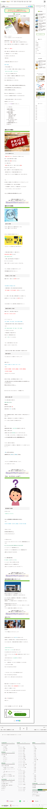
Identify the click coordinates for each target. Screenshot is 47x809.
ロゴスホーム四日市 (22, 789)
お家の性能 (37, 42)
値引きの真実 (10, 112)
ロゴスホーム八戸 (22, 770)
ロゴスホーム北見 (22, 751)
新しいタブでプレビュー (8, 660)
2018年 (36, 117)
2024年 (36, 108)
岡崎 (35, 776)
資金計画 (37, 48)
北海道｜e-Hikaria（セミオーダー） (9, 770)
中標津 (36, 748)
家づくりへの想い (5, 745)
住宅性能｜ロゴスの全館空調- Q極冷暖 (8, 777)
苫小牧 (36, 758)
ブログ (3, 790)
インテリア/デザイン (38, 47)
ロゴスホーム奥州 (22, 773)
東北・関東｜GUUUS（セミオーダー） (9, 772)
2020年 (36, 114)
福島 (35, 768)
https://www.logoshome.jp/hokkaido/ (11, 666)
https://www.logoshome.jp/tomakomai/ (11, 674)
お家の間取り (37, 44)
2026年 (36, 105)
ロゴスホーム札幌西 (22, 758)
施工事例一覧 (4, 754)
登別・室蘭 (36, 759)
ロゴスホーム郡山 (22, 781)
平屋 (4, 756)
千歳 (35, 756)
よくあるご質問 (35, 792)
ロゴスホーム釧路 (22, 750)
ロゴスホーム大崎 (22, 775)
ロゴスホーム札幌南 (22, 756)
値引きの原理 (10, 113)
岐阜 (35, 781)
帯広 (35, 747)
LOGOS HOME (17, 14)
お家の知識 (37, 45)
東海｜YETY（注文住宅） (8, 774)
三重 (35, 779)
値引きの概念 (10, 109)
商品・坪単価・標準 (5, 765)
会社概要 (34, 785)
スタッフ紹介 (37, 50)
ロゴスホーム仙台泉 (22, 776)
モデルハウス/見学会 (38, 53)
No (0, 3)
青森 (35, 764)
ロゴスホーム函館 (22, 765)
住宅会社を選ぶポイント (12, 122)
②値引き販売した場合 (11, 115)
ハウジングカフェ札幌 (22, 759)
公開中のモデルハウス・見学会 (7, 781)
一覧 (23, 728)
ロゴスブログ (5, 734)
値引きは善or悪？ (11, 118)
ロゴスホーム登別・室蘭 (23, 764)
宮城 (35, 767)
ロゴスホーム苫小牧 (22, 762)
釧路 (35, 750)
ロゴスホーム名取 (22, 778)
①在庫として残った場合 (12, 114)
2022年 (36, 111)
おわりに (9, 124)
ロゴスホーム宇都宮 (22, 784)
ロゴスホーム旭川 (22, 753)
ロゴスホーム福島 (22, 779)
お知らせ (3, 788)
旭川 (35, 753)
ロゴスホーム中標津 (22, 748)
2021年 (36, 113)
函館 (35, 761)
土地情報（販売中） (5, 783)
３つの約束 (5, 748)
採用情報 (34, 787)
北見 (35, 751)
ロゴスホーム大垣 (22, 790)
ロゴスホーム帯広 (22, 747)
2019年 (36, 116)
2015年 (36, 119)
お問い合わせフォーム (36, 794)
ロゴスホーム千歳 (22, 761)
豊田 (35, 778)
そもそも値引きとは (11, 110)
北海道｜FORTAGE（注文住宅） (9, 767)
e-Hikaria (5, 759)
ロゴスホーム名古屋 (22, 787)
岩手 (35, 765)
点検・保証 (5, 750)
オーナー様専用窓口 (36, 795)
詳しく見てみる (44, 404)
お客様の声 (4, 786)
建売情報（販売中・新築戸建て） (7, 785)
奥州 (35, 770)
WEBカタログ (39, 789)
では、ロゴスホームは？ (12, 119)
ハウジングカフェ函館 (22, 767)
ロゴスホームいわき (22, 782)
